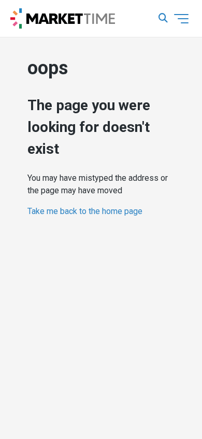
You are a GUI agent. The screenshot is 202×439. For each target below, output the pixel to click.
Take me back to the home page (84, 211)
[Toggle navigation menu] (181, 18)
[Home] (62, 18)
